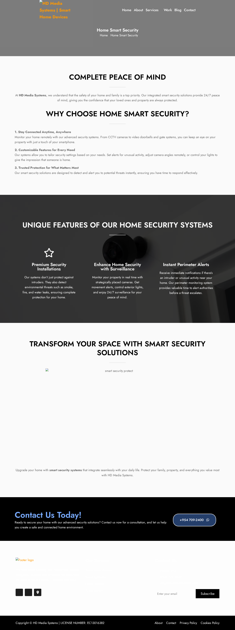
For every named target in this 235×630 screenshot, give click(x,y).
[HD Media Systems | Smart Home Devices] (56, 10)
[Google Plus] (37, 592)
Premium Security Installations (49, 266)
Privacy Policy (188, 623)
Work (168, 10)
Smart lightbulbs (96, 577)
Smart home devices (98, 570)
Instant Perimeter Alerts (186, 264)
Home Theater (94, 584)
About (138, 10)
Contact (190, 10)
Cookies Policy (210, 623)
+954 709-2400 (192, 520)
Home (126, 10)
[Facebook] (19, 592)
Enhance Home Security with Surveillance (117, 266)
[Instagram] (28, 592)
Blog (177, 10)
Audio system (94, 590)
